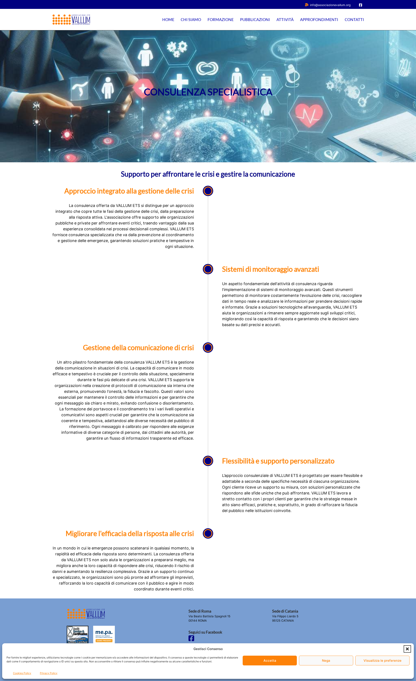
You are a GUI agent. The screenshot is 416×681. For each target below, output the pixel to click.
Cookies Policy (22, 673)
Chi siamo (191, 19)
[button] (407, 649)
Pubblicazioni (255, 19)
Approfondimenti (319, 19)
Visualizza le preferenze (382, 660)
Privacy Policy (48, 673)
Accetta (269, 660)
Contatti (354, 19)
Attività (285, 19)
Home (168, 19)
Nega (326, 660)
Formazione (221, 19)
